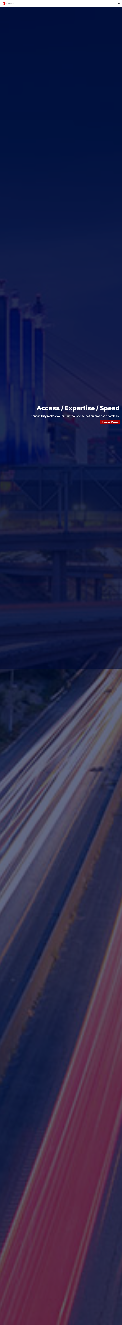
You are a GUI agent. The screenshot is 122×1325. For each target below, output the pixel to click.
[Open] (119, 3)
